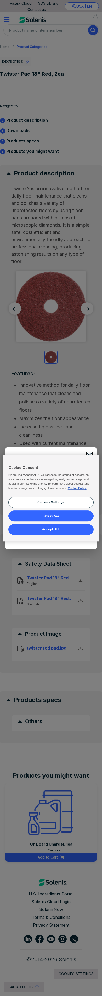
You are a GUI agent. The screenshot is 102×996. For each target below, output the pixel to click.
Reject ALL (51, 515)
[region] (51, 498)
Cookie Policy (77, 488)
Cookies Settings (51, 502)
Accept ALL (51, 529)
